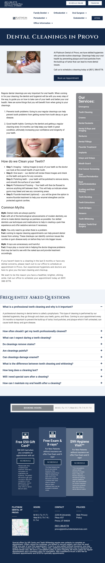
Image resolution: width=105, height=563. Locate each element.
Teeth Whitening (86, 219)
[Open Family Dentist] (48, 13)
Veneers (82, 213)
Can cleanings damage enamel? (21, 357)
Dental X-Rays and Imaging (87, 129)
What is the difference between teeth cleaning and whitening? (38, 363)
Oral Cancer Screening (89, 169)
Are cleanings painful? (15, 350)
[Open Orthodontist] (67, 13)
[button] (52, 307)
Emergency (84, 107)
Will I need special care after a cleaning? (26, 376)
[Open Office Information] (52, 23)
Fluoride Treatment (87, 147)
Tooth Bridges (85, 208)
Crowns (82, 117)
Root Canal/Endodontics (87, 183)
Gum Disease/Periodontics (88, 175)
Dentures (83, 136)
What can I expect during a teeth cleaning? (27, 337)
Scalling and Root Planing (87, 190)
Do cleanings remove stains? (19, 344)
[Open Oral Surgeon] (86, 13)
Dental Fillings (85, 141)
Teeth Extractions (87, 202)
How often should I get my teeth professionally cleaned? (35, 331)
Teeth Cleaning (85, 112)
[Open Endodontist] (86, 18)
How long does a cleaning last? (20, 370)
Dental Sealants (86, 123)
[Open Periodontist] (46, 18)
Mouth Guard (85, 163)
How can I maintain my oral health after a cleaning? (32, 383)
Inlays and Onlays (87, 158)
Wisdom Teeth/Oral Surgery (87, 225)
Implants (83, 152)
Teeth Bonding (85, 197)
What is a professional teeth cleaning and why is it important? (38, 306)
